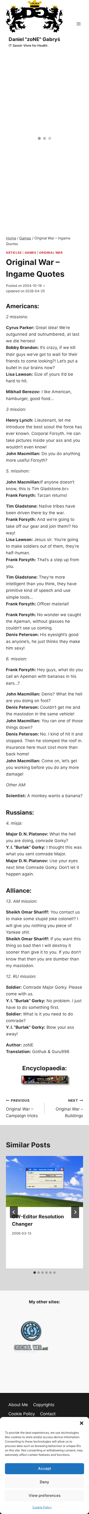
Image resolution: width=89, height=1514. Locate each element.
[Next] (75, 1212)
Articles (14, 252)
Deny (44, 1482)
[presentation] (44, 1181)
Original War (51, 252)
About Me (18, 1404)
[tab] (34, 1272)
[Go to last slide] (14, 1212)
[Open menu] (78, 24)
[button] (81, 1423)
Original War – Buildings (69, 1108)
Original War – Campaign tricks (22, 1108)
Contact (48, 1413)
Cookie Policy (42, 1507)
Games (30, 252)
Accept (44, 1468)
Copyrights (43, 1404)
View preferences (45, 1495)
